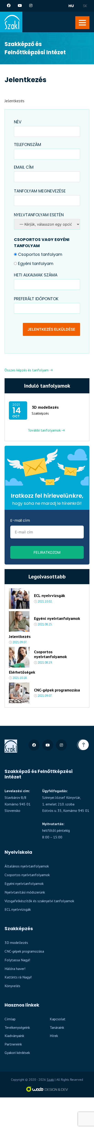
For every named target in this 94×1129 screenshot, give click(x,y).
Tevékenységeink (17, 1027)
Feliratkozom (47, 552)
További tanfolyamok (45, 430)
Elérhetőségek (22, 672)
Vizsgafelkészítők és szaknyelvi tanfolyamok (39, 901)
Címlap (10, 1019)
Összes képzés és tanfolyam (27, 370)
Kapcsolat (57, 1019)
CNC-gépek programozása (57, 690)
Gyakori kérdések (17, 1052)
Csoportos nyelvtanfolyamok (50, 654)
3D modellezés (45, 407)
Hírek (54, 1035)
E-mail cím (20, 520)
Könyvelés (12, 985)
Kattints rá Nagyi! (18, 977)
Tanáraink (57, 1027)
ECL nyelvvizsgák (49, 595)
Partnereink (13, 1044)
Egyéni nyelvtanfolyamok (57, 618)
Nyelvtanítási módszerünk (25, 892)
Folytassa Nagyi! (17, 960)
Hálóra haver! (15, 968)
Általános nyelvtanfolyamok (27, 866)
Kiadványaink (14, 1035)
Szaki (50, 1080)
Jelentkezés (20, 636)
